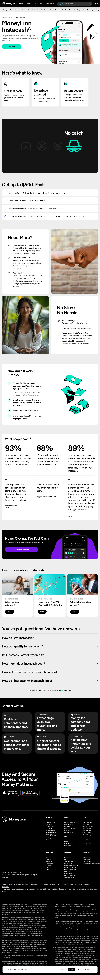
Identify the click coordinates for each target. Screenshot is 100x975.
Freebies (67, 843)
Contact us (67, 858)
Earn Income (68, 826)
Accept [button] (71, 969)
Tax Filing (85, 834)
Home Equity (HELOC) (52, 836)
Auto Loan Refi (87, 830)
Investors (48, 865)
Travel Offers (86, 840)
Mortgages (49, 838)
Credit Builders (50, 830)
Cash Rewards (68, 845)
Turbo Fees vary (8, 956)
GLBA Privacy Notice (70, 869)
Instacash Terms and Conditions (13, 912)
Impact (48, 869)
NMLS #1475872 (84, 884)
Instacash (49, 828)
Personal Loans (50, 822)
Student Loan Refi (88, 826)
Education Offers (87, 836)
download (17, 386)
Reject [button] (63, 969)
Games (66, 841)
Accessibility (68, 873)
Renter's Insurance (88, 838)
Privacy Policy (68, 863)
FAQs (65, 860)
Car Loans (49, 840)
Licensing (67, 871)
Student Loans (50, 834)
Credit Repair (86, 842)
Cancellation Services (89, 844)
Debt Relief (86, 824)
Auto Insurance (87, 828)
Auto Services (87, 832)
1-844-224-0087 (87, 861)
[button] (84, 969)
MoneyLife (49, 861)
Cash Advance (6, 17)
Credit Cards (50, 824)
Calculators (49, 863)
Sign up (16, 383)
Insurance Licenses (83, 889)
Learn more (24, 969)
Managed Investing (69, 832)
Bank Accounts (68, 824)
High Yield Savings (69, 828)
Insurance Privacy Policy (67, 889)
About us (48, 858)
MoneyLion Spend (27, 248)
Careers (48, 860)
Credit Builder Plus (51, 832)
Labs (47, 867)
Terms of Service (62, 884)
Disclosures (5, 887)
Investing (67, 830)
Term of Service (68, 861)
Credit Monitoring (88, 822)
